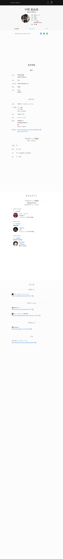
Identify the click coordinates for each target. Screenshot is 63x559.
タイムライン (32, 28)
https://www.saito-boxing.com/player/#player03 (23, 342)
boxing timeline (15, 2)
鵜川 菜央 (22, 242)
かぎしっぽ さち (23, 214)
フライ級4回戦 (16, 224)
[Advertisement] (31, 47)
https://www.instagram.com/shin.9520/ (21, 329)
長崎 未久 (22, 228)
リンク (47, 28)
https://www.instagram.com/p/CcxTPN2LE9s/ (28, 129)
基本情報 (16, 28)
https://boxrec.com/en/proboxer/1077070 (22, 309)
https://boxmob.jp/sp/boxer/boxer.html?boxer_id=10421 (25, 315)
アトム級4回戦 (16, 211)
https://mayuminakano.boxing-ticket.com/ (22, 296)
